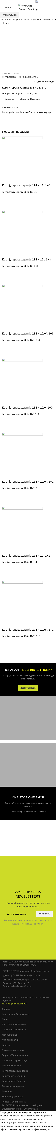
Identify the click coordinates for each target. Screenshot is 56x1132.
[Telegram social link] (29, 1)
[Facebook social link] (17, 1)
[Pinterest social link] (23, 1)
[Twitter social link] (20, 1)
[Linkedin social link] (26, 1)
